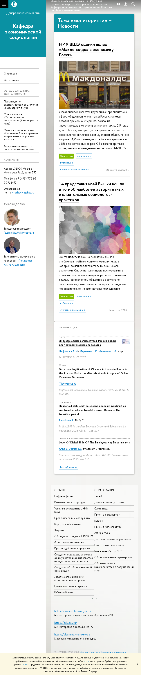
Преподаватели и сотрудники (72, 518)
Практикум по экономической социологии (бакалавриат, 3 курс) (21, 104)
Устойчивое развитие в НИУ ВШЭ (71, 510)
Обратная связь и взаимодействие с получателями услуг (114, 567)
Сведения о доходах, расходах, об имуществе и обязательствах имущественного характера (73, 558)
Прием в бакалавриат (107, 514)
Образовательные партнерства (113, 557)
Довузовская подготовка (109, 502)
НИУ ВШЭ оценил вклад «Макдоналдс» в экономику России (86, 49)
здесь (86, 661)
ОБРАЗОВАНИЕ (104, 490)
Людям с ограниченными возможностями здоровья (69, 578)
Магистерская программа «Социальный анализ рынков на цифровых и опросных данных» (21, 134)
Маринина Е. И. (89, 351)
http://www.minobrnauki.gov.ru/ (72, 611)
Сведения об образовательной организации (73, 569)
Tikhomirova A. (67, 383)
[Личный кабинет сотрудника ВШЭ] (126, 4)
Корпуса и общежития (67, 524)
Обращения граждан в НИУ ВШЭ (73, 536)
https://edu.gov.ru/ (65, 622)
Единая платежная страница (71, 586)
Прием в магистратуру (107, 526)
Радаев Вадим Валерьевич (19, 232)
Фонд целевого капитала (69, 542)
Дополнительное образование (112, 539)
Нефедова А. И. (68, 351)
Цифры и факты (63, 496)
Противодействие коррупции (72, 548)
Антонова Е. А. (108, 351)
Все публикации (68, 467)
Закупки (59, 530)
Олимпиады (101, 508)
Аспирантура (102, 532)
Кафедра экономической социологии (23, 31)
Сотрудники (11, 80)
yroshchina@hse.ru (23, 192)
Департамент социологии (23, 13)
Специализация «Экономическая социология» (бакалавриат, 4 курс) (21, 118)
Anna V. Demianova (70, 448)
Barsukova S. (66, 420)
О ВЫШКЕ (60, 490)
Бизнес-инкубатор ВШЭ (108, 551)
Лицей (98, 496)
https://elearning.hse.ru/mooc (72, 634)
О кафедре (10, 73)
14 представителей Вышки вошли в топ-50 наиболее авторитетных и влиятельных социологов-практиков (91, 191)
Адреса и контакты (90, 651)
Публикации (68, 327)
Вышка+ (98, 520)
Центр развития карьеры (109, 545)
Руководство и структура (69, 502)
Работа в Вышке (63, 592)
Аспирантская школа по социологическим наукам (19, 147)
